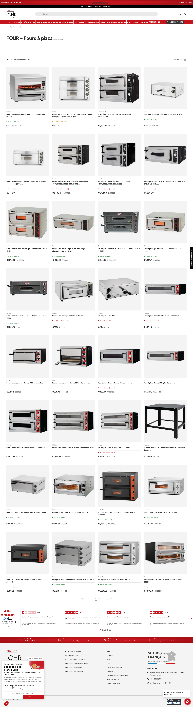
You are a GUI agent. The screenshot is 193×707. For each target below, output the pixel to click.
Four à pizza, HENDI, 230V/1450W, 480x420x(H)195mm (165, 114)
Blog (108, 659)
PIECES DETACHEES (92, 22)
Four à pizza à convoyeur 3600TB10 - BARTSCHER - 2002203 (26, 115)
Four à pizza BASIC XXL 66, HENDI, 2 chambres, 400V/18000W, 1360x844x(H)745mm (70, 182)
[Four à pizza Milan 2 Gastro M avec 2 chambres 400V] (73, 421)
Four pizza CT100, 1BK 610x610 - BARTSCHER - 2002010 (24, 581)
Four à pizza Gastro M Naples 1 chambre (159, 383)
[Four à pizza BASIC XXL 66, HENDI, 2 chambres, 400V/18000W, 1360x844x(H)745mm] (73, 155)
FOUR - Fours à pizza (18, 27)
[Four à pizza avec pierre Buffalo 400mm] (73, 289)
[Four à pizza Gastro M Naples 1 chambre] (165, 356)
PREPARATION (112, 22)
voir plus (71, 618)
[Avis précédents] (18, 618)
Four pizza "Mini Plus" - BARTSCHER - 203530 (70, 512)
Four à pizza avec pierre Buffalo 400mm (68, 316)
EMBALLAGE (45, 22)
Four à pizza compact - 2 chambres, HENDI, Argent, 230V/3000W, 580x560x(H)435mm (72, 115)
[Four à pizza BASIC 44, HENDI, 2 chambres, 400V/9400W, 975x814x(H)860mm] (119, 155)
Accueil (8, 27)
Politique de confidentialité (75, 659)
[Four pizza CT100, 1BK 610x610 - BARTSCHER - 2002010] (27, 553)
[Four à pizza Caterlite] (119, 289)
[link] (83, 599)
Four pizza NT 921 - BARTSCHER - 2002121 (114, 580)
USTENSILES (122, 22)
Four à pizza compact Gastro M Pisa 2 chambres (71, 383)
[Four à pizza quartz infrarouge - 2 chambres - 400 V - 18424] (27, 222)
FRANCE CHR (14, 699)
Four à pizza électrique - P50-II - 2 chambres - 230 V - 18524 (119, 250)
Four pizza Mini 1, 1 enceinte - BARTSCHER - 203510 (26, 512)
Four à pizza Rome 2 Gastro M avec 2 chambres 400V (27, 448)
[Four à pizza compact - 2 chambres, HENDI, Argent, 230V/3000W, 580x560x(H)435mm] (73, 88)
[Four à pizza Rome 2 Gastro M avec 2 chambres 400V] (27, 421)
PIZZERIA (103, 22)
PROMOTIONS (154, 22)
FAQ (108, 663)
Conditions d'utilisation (73, 667)
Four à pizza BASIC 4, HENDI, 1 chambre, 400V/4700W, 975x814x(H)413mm (165, 182)
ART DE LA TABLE (14, 22)
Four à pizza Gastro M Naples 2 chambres (114, 448)
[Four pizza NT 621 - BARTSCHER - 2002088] (165, 486)
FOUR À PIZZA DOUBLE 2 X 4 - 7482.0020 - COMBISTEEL (114, 115)
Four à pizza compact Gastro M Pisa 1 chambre (24, 383)
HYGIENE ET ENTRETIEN (58, 22)
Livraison (110, 671)
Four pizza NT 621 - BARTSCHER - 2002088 (160, 512)
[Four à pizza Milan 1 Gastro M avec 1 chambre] (165, 289)
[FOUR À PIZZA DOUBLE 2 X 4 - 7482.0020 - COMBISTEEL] (119, 88)
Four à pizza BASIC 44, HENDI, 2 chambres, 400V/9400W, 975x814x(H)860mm (114, 182)
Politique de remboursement (117, 675)
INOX (75, 22)
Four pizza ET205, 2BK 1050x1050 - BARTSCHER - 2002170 (163, 581)
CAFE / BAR (25, 22)
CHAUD (32, 22)
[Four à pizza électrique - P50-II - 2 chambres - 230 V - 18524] (119, 222)
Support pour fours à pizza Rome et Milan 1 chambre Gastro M (164, 449)
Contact (110, 655)
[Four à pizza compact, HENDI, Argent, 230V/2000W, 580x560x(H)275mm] (27, 155)
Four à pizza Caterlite (106, 316)
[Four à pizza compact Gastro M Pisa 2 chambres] (73, 356)
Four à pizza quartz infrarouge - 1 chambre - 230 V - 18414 (164, 250)
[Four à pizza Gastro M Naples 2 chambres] (119, 421)
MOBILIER (82, 22)
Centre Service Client (100, 2)
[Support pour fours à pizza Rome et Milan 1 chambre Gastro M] (165, 421)
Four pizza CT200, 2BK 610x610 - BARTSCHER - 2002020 (116, 513)
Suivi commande (113, 679)
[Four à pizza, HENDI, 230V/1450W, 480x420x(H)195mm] (165, 88)
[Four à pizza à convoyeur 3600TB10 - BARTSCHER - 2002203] (27, 88)
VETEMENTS (144, 22)
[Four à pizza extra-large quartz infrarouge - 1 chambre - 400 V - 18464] (73, 222)
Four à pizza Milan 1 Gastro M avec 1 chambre (161, 316)
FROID (38, 22)
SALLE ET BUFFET (133, 22)
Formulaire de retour (114, 667)
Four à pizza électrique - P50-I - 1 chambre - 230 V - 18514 (27, 317)
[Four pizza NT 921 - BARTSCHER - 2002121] (119, 553)
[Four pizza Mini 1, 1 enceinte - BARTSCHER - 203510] (27, 486)
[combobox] (96, 14)
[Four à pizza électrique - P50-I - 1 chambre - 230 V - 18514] (27, 289)
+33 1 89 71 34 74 (156, 679)
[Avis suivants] (191, 618)
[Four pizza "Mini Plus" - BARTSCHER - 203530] (73, 486)
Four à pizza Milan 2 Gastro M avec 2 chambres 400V (73, 448)
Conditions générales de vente (76, 663)
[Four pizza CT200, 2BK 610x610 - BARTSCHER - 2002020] (119, 486)
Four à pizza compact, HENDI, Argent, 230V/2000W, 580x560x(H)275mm (26, 182)
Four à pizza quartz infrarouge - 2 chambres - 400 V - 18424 (27, 250)
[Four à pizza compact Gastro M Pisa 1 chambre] (27, 356)
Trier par (9, 60)
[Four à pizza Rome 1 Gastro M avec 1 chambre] (119, 356)
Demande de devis (114, 683)
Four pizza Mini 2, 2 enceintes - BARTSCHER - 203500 (73, 580)
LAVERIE (70, 22)
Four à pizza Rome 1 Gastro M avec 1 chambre (116, 383)
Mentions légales (71, 655)
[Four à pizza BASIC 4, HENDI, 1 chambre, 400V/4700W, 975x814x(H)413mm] (165, 155)
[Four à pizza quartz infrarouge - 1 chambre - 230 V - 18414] (165, 222)
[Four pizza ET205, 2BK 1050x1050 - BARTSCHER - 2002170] (165, 553)
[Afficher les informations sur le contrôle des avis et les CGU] (15, 622)
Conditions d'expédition (74, 671)
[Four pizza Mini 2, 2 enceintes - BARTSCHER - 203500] (73, 553)
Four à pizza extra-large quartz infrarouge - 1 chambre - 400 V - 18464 (70, 250)
